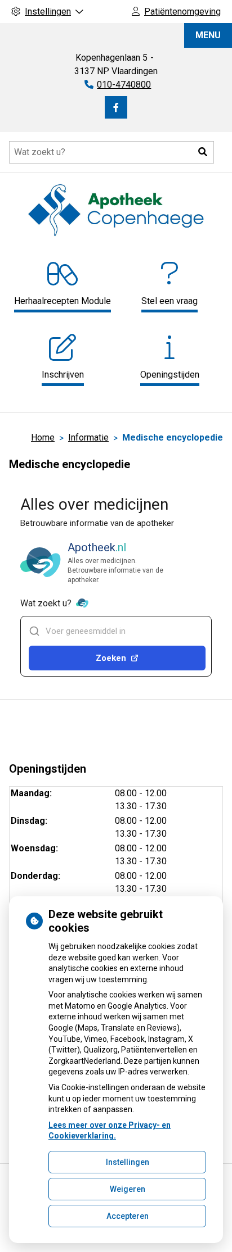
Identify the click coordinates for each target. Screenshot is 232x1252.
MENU (208, 35)
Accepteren (127, 1216)
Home (43, 437)
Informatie (88, 437)
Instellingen (127, 1162)
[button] (202, 152)
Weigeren (127, 1189)
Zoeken (111, 658)
